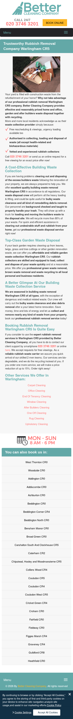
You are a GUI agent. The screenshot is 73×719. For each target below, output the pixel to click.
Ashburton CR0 (36, 495)
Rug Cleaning (36, 418)
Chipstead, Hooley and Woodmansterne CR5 (36, 561)
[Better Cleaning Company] (36, 14)
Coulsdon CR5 (36, 578)
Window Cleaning (36, 401)
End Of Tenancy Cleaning (36, 396)
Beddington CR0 (37, 503)
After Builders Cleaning (36, 407)
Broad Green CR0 (36, 536)
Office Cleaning (36, 390)
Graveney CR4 (36, 644)
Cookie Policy (54, 705)
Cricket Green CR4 (36, 603)
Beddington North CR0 (36, 520)
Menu (7, 32)
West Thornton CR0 (36, 462)
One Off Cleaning (36, 413)
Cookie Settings (23, 712)
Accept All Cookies (48, 712)
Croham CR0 (36, 611)
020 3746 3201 (19, 156)
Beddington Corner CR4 (36, 511)
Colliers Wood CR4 (36, 569)
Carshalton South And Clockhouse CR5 (37, 545)
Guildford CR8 (36, 652)
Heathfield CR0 (36, 661)
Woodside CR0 (36, 470)
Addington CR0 (36, 478)
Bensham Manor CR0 (36, 528)
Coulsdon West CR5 (36, 594)
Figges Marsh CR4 (36, 636)
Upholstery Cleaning (36, 424)
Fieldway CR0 (36, 627)
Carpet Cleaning (36, 385)
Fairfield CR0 (36, 619)
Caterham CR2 (36, 553)
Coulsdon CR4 (36, 586)
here (7, 350)
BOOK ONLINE (55, 22)
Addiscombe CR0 (36, 487)
